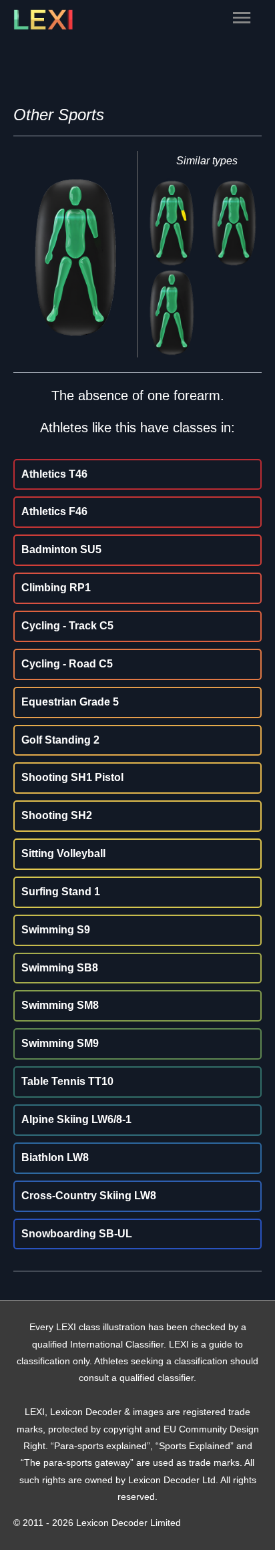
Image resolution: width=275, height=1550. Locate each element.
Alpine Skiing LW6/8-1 (76, 1119)
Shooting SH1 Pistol (72, 777)
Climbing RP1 (56, 587)
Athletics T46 (54, 474)
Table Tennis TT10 (67, 1081)
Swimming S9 (55, 929)
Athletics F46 (54, 511)
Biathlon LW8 (55, 1157)
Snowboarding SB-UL (76, 1233)
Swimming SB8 (59, 967)
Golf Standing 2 (60, 740)
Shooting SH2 (56, 815)
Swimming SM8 (60, 1005)
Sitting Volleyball (63, 853)
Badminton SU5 (61, 549)
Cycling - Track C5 (67, 625)
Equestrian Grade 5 (70, 702)
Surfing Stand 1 (60, 891)
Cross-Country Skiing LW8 (88, 1195)
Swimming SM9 (60, 1043)
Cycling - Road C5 (67, 663)
